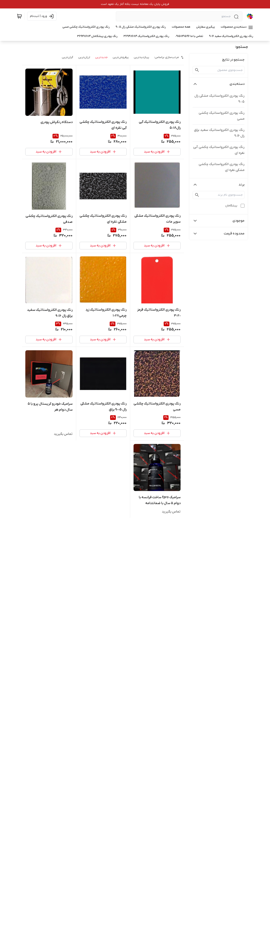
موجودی (238, 221)
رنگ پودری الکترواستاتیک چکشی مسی (221, 116)
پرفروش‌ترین (121, 57)
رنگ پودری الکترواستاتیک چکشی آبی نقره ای (218, 150)
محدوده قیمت (234, 233)
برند (241, 185)
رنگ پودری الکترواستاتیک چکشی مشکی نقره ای (221, 167)
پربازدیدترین (141, 57)
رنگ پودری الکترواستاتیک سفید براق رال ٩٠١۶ (219, 133)
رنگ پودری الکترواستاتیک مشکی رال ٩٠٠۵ (219, 99)
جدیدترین (101, 57)
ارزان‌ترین (84, 57)
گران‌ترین (67, 57)
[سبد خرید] (19, 16)
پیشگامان (231, 206)
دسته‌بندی (237, 84)
